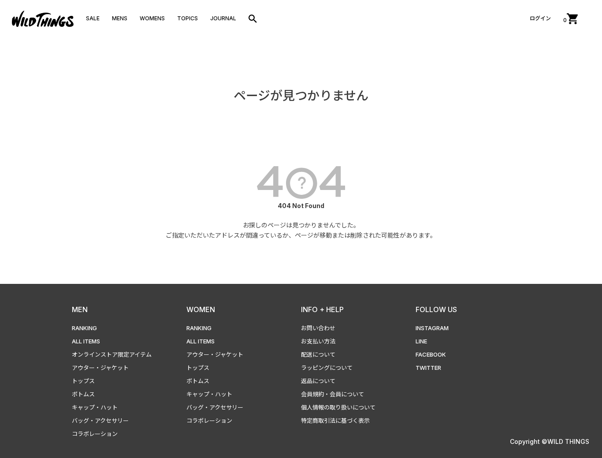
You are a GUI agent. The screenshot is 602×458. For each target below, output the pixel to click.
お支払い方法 (318, 341)
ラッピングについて (327, 367)
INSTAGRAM (432, 327)
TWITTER (428, 367)
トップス (83, 380)
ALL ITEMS (86, 341)
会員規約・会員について (332, 394)
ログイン (540, 18)
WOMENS (152, 18)
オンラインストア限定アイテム (112, 354)
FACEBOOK (431, 354)
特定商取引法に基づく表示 (335, 420)
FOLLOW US (436, 309)
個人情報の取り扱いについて (338, 407)
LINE (421, 341)
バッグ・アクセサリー (100, 420)
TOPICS (187, 18)
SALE (93, 18)
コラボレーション (95, 433)
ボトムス (83, 394)
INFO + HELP (322, 309)
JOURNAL (223, 18)
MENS (119, 18)
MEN (80, 309)
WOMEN (200, 309)
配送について (318, 354)
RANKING (84, 327)
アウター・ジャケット (100, 367)
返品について (318, 380)
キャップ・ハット (95, 407)
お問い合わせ (318, 327)
